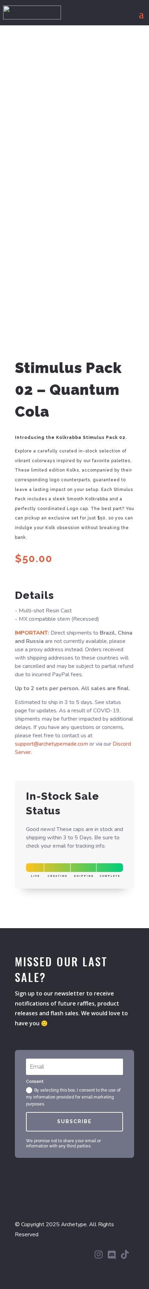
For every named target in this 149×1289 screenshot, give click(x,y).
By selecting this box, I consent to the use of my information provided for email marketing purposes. (73, 1097)
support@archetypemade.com (51, 744)
